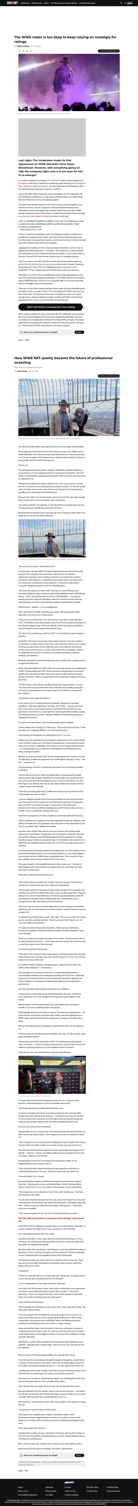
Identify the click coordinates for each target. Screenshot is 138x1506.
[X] (121, 3)
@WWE (57, 224)
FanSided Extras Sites (87, 3)
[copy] (30, 50)
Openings (49, 1487)
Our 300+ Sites (92, 1487)
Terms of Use (70, 1491)
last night (22, 183)
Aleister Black (23, 264)
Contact (68, 1487)
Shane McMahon (25, 186)
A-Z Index (49, 1495)
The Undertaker (53, 180)
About (46, 3)
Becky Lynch (39, 300)
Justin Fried (22, 371)
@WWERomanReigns (45, 221)
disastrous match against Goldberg (36, 216)
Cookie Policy (92, 1491)
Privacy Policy (50, 1491)
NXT (26, 1471)
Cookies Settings (71, 1495)
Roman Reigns (77, 183)
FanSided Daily (113, 1487)
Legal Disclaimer (113, 1491)
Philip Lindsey (23, 46)
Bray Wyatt (47, 281)
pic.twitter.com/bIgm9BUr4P (30, 227)
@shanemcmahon (28, 224)
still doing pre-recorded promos (44, 264)
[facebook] (125, 3)
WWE (27, 340)
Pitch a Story (23, 1491)
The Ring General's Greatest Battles (64, 3)
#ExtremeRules (67, 224)
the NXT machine (63, 735)
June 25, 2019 (37, 229)
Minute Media (16, 1500)
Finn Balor (32, 275)
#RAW (76, 224)
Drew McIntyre (42, 186)
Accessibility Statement (27, 1495)
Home (20, 340)
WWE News (25, 3)
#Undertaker (72, 221)
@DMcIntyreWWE (45, 224)
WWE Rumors (36, 3)
